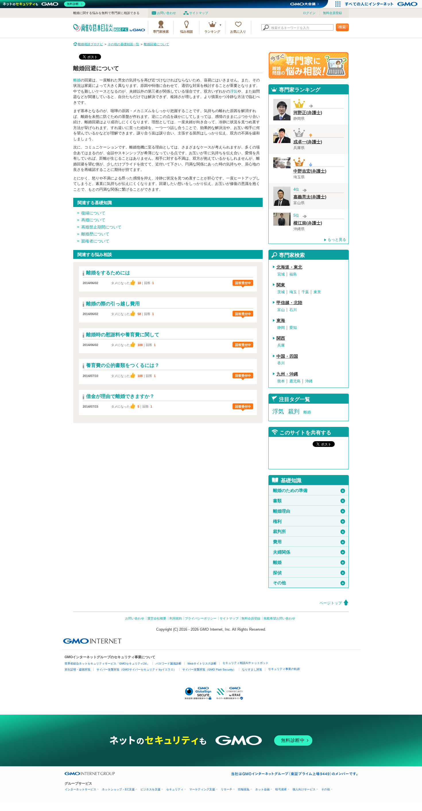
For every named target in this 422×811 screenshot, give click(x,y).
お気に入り (238, 31)
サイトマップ (198, 13)
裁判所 (308, 531)
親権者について (95, 241)
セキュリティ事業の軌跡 (284, 669)
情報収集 (243, 789)
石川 (293, 310)
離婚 (77, 80)
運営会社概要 (156, 618)
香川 (281, 363)
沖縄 (309, 381)
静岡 (281, 327)
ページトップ (331, 603)
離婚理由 (308, 511)
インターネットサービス (80, 789)
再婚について (93, 220)
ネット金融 (262, 789)
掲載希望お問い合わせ (279, 618)
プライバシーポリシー (200, 618)
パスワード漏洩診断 (168, 663)
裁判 (293, 411)
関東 (280, 285)
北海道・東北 (289, 267)
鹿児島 (295, 381)
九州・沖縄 (287, 374)
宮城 (281, 274)
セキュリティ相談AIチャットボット (245, 663)
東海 (280, 320)
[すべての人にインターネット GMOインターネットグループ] (382, 4)
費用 (308, 542)
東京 (317, 292)
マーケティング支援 (202, 789)
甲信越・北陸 (289, 302)
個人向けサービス (304, 789)
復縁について (93, 213)
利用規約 (175, 618)
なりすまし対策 (252, 669)
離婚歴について (95, 234)
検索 (342, 27)
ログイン (309, 13)
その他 (308, 583)
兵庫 (281, 345)
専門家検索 (161, 31)
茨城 (281, 292)
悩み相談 (186, 31)
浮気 (233, 91)
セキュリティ (174, 789)
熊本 (281, 381)
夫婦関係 (308, 552)
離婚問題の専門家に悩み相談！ (308, 65)
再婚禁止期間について (101, 227)
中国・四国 (287, 356)
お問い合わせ (166, 13)
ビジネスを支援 (150, 789)
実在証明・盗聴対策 (77, 669)
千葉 (305, 292)
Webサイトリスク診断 (201, 663)
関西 (280, 338)
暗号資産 (281, 789)
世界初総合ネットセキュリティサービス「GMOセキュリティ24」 (107, 663)
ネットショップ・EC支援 (118, 789)
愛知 (293, 327)
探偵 (308, 572)
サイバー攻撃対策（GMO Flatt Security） (209, 669)
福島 (293, 274)
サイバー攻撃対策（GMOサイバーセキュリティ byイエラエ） (136, 669)
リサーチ (226, 789)
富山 (281, 310)
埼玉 (293, 292)
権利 (308, 521)
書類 (308, 501)
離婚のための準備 (308, 490)
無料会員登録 (332, 13)
